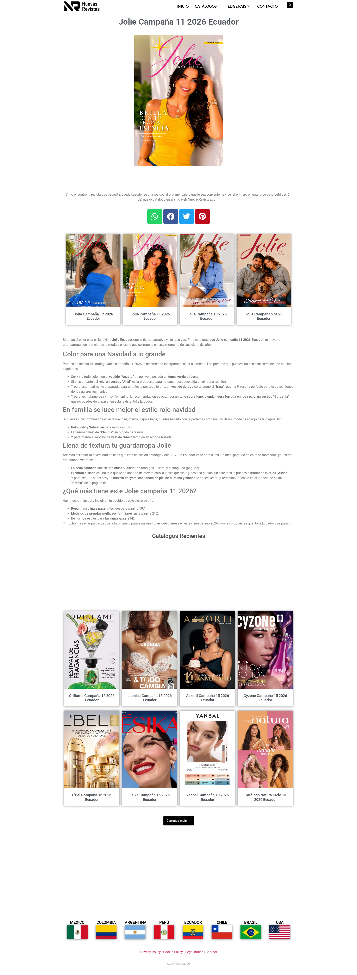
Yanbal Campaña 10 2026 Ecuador (207, 797)
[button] (217, 41)
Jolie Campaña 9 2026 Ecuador (263, 316)
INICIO (183, 6)
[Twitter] (186, 216)
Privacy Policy (150, 952)
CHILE (222, 922)
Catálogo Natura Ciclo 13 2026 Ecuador (265, 797)
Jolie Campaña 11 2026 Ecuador (150, 316)
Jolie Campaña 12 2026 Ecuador (93, 316)
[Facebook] (170, 216)
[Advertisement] (96, 61)
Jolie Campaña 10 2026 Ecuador (207, 316)
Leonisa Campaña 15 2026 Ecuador (149, 697)
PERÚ (164, 922)
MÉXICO (77, 922)
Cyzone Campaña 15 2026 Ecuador (265, 697)
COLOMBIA (106, 922)
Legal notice (194, 952)
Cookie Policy (173, 952)
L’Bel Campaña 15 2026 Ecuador (91, 797)
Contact (211, 952)
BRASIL (250, 922)
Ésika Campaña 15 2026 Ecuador (150, 797)
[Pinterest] (202, 216)
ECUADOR (193, 922)
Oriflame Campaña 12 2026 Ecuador (91, 697)
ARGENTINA (135, 922)
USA (280, 922)
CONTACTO (267, 6)
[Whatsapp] (154, 216)
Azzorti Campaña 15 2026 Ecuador (207, 697)
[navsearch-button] (290, 5)
